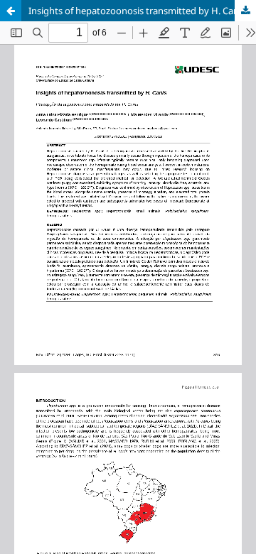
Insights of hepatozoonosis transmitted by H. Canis (136, 10)
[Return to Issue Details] (10, 10)
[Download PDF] (245, 10)
